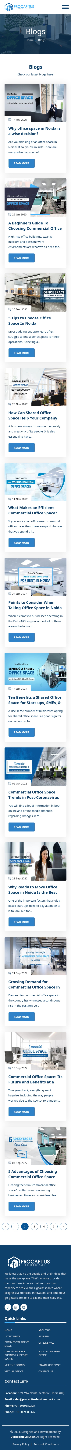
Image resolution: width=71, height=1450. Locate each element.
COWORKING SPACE (49, 1365)
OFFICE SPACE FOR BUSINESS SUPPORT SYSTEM (16, 1355)
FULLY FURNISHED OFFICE (49, 1353)
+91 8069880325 (24, 1405)
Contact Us (45, 1371)
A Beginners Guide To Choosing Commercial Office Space (35, 228)
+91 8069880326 (24, 1412)
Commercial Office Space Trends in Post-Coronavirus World (33, 797)
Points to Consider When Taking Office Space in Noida (35, 605)
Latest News (12, 1336)
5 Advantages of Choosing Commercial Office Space (32, 1174)
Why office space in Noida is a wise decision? (34, 131)
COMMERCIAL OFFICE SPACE (17, 1344)
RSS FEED (43, 1336)
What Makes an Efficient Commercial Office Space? (32, 510)
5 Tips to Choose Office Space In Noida (29, 320)
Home (30, 40)
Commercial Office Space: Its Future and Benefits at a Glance (35, 1082)
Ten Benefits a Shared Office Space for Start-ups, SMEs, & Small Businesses (35, 703)
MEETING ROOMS (15, 1365)
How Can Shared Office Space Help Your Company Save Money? (32, 418)
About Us (44, 1330)
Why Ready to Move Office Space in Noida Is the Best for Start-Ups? (32, 892)
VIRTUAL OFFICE (14, 1371)
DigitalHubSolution (23, 1437)
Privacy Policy (20, 1444)
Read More (21, 163)
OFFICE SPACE (46, 1342)
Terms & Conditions (46, 1444)
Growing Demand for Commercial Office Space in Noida (34, 987)
